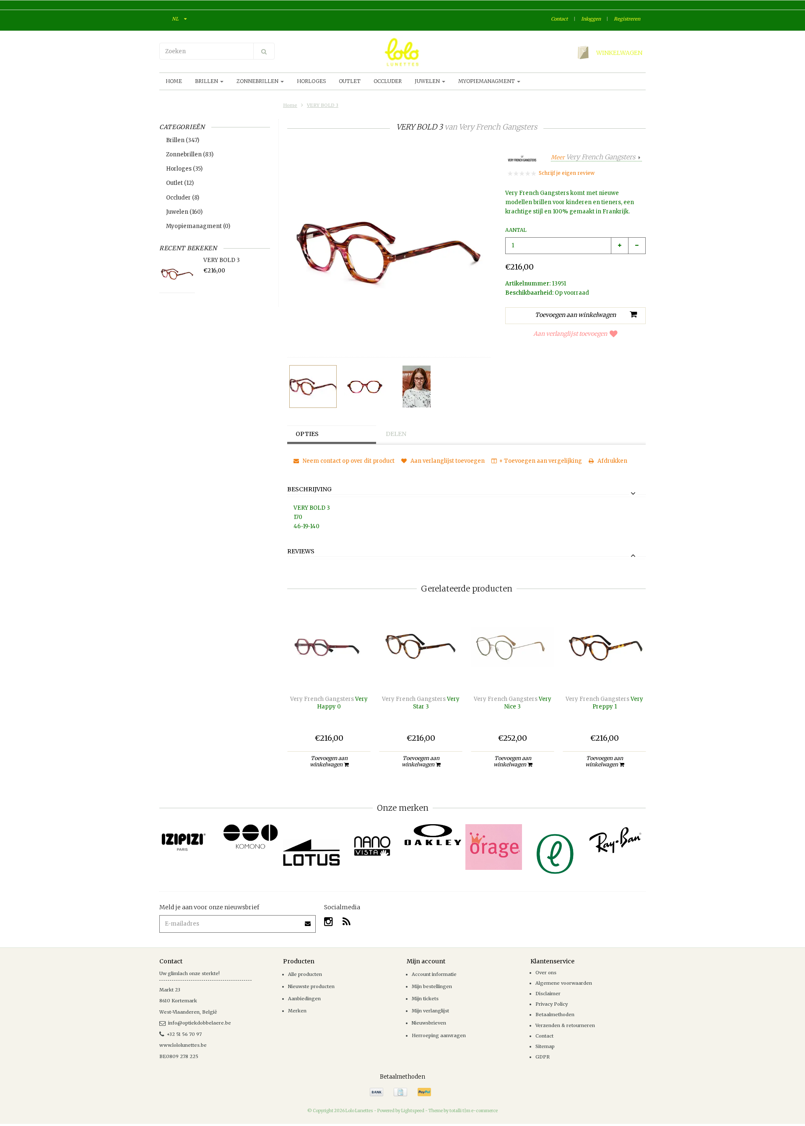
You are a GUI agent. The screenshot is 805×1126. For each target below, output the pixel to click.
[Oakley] (433, 835)
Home (174, 81)
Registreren (627, 19)
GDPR (542, 1057)
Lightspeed (412, 1110)
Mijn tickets (425, 998)
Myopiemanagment (487, 81)
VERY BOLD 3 (322, 105)
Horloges (311, 81)
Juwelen (428, 81)
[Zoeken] (264, 51)
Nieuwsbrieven (429, 1023)
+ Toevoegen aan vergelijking (540, 460)
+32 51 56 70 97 (184, 1034)
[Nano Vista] (372, 846)
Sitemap (545, 1046)
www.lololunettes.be (183, 1045)
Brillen (207, 81)
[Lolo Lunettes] (402, 52)
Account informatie (434, 974)
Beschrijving (309, 489)
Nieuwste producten (311, 986)
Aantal (516, 230)
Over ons (545, 973)
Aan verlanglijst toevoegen (570, 333)
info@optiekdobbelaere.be (199, 1023)
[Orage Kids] (493, 847)
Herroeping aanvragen (439, 1035)
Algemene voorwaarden (563, 983)
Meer (593, 157)
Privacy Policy (551, 1004)
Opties (307, 434)
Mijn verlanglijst (430, 1011)
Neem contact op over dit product (348, 460)
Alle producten (305, 974)
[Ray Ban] (615, 840)
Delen (396, 434)
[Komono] (250, 837)
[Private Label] (554, 854)
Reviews (300, 551)
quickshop (329, 671)
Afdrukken (611, 460)
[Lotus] (311, 852)
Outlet (350, 81)
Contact (559, 19)
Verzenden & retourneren (565, 1025)
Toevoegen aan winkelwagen (329, 761)
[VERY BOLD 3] (313, 386)
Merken (297, 1011)
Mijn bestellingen (432, 986)
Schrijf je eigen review (567, 173)
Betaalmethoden (554, 1014)
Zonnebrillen (258, 81)
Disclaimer (548, 993)
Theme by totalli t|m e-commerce (463, 1110)
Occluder (388, 81)
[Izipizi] (189, 837)
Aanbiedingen (304, 998)
